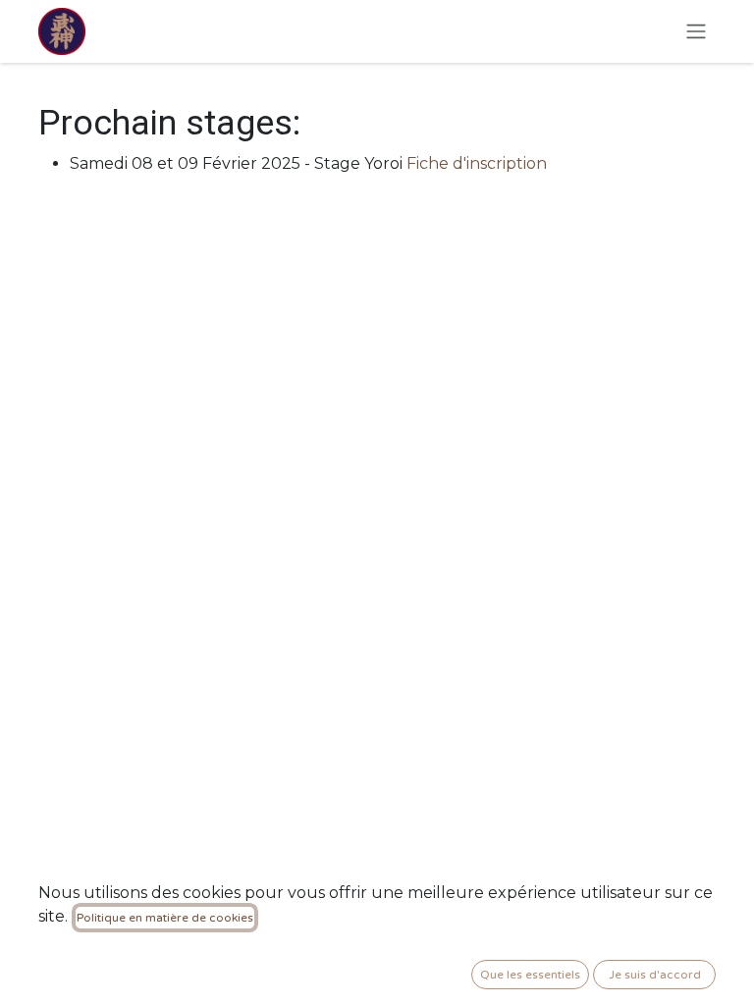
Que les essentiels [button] (530, 974)
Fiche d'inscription (476, 163)
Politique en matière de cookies (165, 918)
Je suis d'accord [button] (655, 974)
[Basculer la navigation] (696, 32)
